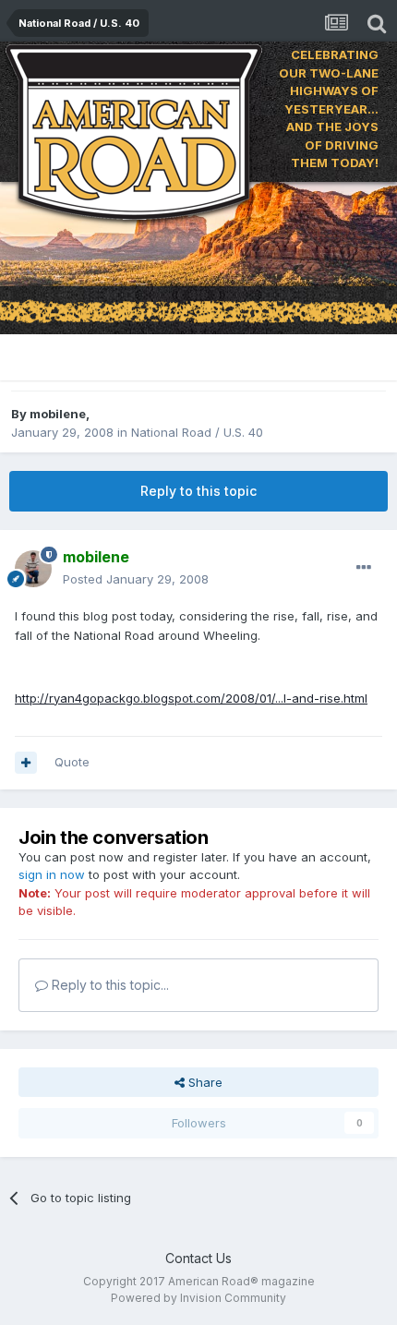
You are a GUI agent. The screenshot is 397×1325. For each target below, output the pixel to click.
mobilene (58, 413)
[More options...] (363, 568)
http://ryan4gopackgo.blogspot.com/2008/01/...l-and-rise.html (191, 698)
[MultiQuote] (26, 763)
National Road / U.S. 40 (197, 432)
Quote (72, 761)
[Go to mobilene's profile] (33, 568)
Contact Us (198, 1258)
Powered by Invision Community (198, 1298)
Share (204, 1082)
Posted (136, 579)
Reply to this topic (198, 491)
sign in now (51, 874)
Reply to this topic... (108, 985)
